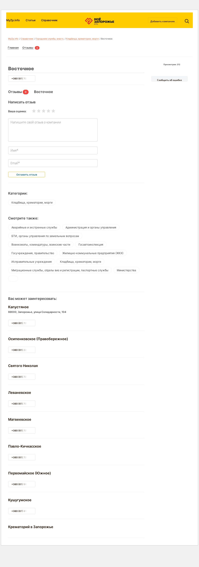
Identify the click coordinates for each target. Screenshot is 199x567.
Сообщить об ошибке (169, 80)
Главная (13, 47)
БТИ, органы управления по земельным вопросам (45, 236)
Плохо (36, 111)
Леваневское (19, 393)
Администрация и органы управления (90, 227)
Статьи (30, 20)
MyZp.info (13, 20)
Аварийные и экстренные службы (34, 227)
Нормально (41, 111)
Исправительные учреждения (31, 261)
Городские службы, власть (50, 38)
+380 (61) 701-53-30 (23, 457)
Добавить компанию (162, 21)
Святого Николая (23, 366)
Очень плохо (31, 111)
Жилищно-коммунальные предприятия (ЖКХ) (92, 253)
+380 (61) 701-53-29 (23, 323)
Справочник (49, 20)
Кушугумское (19, 500)
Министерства (126, 270)
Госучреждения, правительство (32, 253)
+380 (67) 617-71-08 (23, 511)
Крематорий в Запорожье (30, 527)
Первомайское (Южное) (29, 473)
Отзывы (27, 47)
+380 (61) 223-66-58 (23, 349)
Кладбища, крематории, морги (82, 38)
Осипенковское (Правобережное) (38, 339)
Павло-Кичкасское (24, 446)
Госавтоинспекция (91, 244)
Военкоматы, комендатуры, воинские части (40, 244)
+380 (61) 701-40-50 (23, 376)
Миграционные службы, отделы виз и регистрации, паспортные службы (59, 270)
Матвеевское (19, 419)
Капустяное (18, 307)
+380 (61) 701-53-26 (23, 403)
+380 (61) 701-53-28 (23, 78)
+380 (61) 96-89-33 (23, 484)
